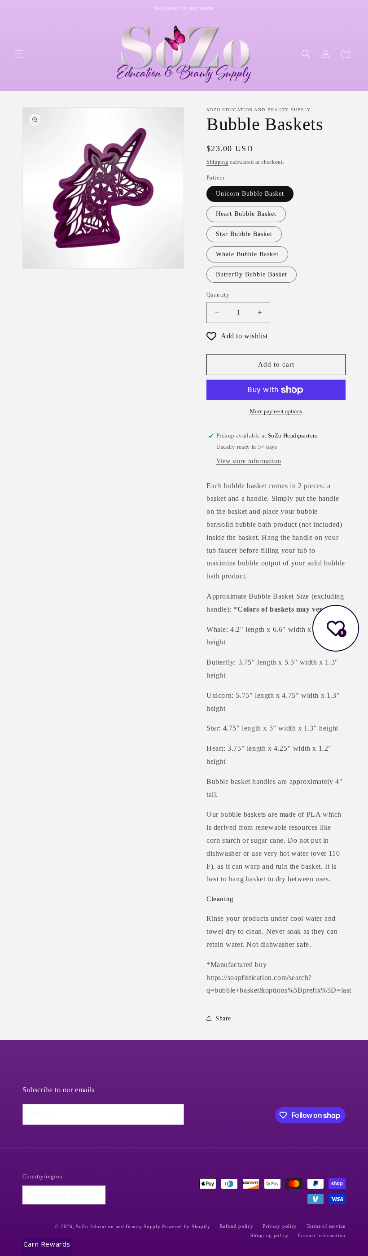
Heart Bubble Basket (246, 213)
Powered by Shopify (186, 1226)
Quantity (217, 294)
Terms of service (326, 1226)
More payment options (276, 411)
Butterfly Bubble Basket (251, 274)
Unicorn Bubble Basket (250, 193)
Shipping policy (269, 1235)
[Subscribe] (174, 1114)
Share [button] (223, 1018)
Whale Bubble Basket (247, 254)
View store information (248, 461)
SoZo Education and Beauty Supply (118, 1226)
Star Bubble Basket (244, 234)
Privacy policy (280, 1226)
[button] (19, 54)
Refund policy (236, 1226)
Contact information (322, 1235)
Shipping (217, 162)
